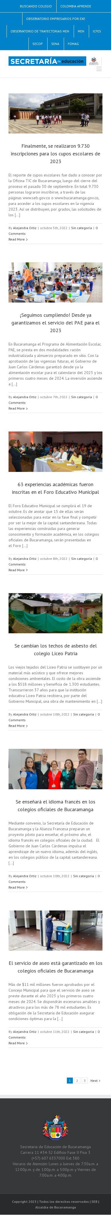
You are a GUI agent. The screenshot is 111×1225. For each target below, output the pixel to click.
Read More (17, 239)
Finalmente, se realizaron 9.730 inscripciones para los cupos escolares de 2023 (55, 154)
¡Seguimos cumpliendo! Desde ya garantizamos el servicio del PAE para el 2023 (55, 323)
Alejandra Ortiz (24, 228)
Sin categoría (81, 228)
